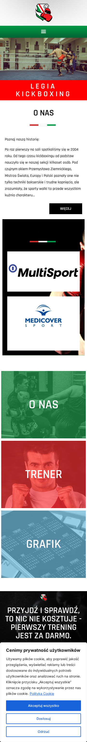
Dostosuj (43, 718)
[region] (43, 692)
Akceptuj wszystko (43, 706)
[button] (44, 31)
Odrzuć (44, 731)
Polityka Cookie (42, 693)
